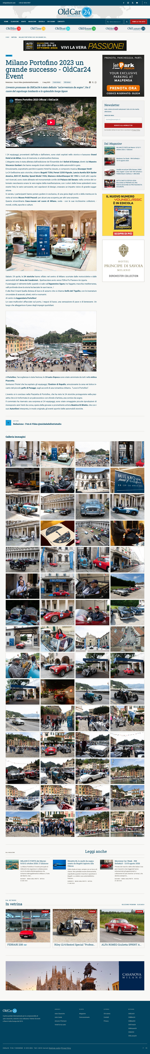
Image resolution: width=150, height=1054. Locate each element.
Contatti (61, 21)
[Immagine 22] (58, 586)
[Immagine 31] (92, 639)
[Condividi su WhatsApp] (96, 82)
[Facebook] (124, 3)
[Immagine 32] (127, 639)
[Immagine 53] (23, 798)
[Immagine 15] (92, 533)
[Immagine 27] (92, 612)
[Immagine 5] (23, 480)
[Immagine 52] (127, 771)
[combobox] (114, 21)
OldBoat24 (131, 1021)
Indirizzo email (109, 115)
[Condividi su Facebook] (90, 82)
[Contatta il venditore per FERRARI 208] (9, 912)
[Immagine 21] (23, 586)
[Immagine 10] (58, 507)
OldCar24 (131, 1013)
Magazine (32, 21)
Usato (23, 21)
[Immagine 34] (58, 665)
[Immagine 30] (58, 639)
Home (6, 21)
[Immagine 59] (92, 824)
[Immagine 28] (127, 612)
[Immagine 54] (58, 798)
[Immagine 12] (127, 507)
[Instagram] (128, 3)
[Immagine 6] (58, 480)
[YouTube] (137, 3)
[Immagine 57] (23, 824)
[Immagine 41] (23, 718)
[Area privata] (126, 21)
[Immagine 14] (58, 533)
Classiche (15, 21)
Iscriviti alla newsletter (123, 125)
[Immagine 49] (23, 771)
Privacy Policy (136, 130)
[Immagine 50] (58, 771)
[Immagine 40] (127, 692)
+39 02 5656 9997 (24, 3)
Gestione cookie (54, 1048)
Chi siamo (51, 21)
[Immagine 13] (23, 533)
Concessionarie (84, 1017)
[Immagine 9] (23, 507)
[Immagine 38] (58, 692)
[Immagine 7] (92, 480)
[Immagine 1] (23, 454)
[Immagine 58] (58, 824)
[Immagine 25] (23, 612)
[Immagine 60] (127, 824)
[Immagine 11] (92, 507)
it (143, 1048)
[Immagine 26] (58, 612)
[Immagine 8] (127, 480)
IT (144, 3)
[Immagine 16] (127, 533)
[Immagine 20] (127, 559)
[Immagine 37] (23, 692)
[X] (133, 3)
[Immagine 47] (92, 745)
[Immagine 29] (23, 639)
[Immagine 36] (127, 665)
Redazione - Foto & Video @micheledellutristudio (22, 82)
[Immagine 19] (92, 559)
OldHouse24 (132, 1028)
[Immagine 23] (92, 586)
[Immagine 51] (92, 771)
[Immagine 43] (92, 718)
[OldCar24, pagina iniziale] (75, 12)
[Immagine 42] (58, 718)
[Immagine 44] (127, 718)
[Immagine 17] (23, 559)
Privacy (106, 1021)
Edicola (42, 21)
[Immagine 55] (92, 798)
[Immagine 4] (127, 454)
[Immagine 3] (92, 454)
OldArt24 (131, 1032)
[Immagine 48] (127, 745)
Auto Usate (58, 1017)
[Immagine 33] (23, 665)
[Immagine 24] (127, 586)
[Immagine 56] (127, 798)
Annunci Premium (60, 1021)
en (146, 1048)
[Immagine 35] (92, 665)
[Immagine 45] (23, 745)
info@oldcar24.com (9, 3)
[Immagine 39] (92, 692)
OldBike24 (131, 1017)
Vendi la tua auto (138, 22)
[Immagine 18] (58, 559)
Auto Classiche (60, 1013)
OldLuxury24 (132, 1036)
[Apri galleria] (51, 240)
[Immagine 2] (58, 454)
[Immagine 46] (58, 745)
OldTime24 (132, 1025)
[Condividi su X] (93, 82)
